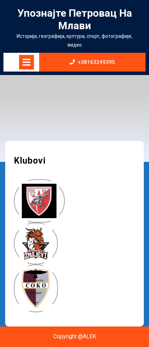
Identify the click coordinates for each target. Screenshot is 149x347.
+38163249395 (96, 62)
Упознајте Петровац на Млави (74, 19)
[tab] (26, 62)
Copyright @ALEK (74, 336)
